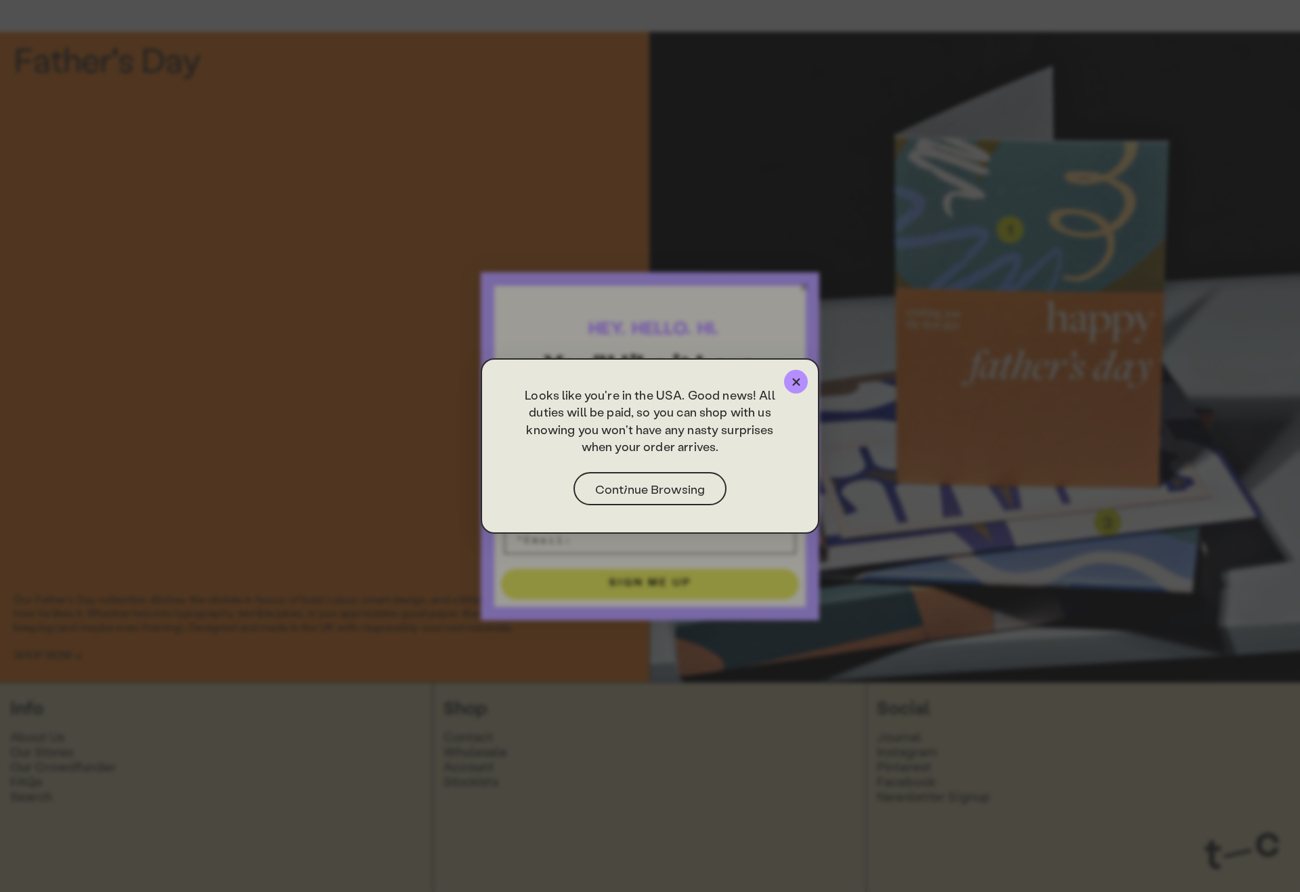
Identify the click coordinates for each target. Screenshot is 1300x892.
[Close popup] (796, 382)
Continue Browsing (650, 489)
